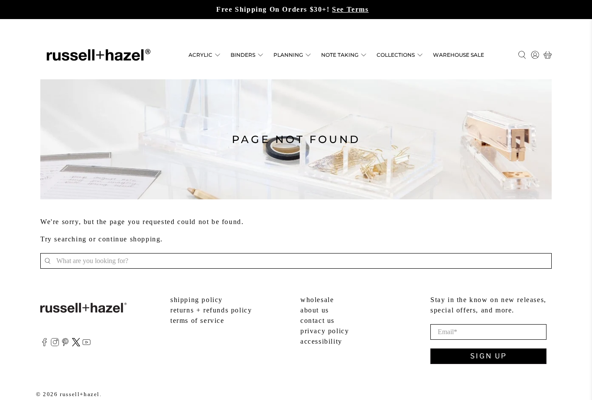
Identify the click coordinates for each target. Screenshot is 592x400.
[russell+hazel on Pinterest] (65, 344)
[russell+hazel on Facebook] (44, 344)
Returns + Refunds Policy (211, 310)
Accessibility (321, 341)
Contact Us (317, 320)
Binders (243, 55)
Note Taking (339, 55)
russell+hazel (80, 394)
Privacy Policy (324, 331)
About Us (314, 310)
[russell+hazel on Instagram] (55, 344)
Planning (288, 55)
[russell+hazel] (99, 54)
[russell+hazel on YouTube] (86, 344)
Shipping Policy (196, 299)
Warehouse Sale (458, 55)
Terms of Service (197, 320)
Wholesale (317, 299)
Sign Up (488, 356)
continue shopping (129, 239)
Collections (396, 55)
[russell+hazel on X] (76, 344)
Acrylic (200, 55)
